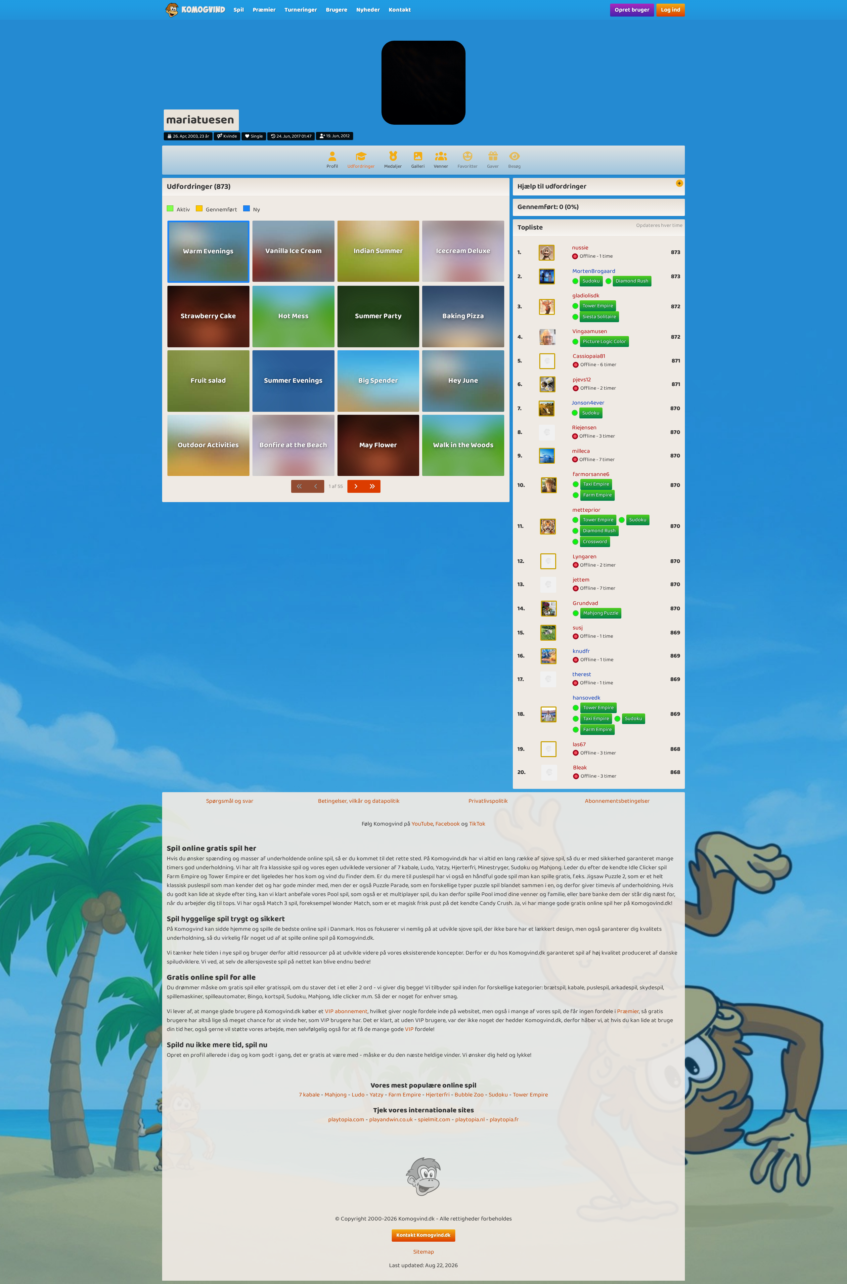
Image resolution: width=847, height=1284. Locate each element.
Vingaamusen (589, 331)
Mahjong (336, 1094)
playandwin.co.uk (391, 1119)
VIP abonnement (346, 1011)
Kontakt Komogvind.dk (423, 1235)
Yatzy (376, 1094)
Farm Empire (597, 495)
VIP (409, 1029)
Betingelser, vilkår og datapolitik (359, 801)
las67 (579, 744)
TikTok (477, 824)
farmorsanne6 (591, 474)
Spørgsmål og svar (229, 801)
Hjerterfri (438, 1094)
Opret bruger (632, 10)
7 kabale (309, 1094)
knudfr (581, 651)
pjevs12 (582, 379)
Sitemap (423, 1252)
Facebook (447, 824)
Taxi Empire (596, 484)
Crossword (595, 541)
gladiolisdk (586, 295)
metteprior (586, 510)
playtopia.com (346, 1119)
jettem (581, 579)
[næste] (355, 486)
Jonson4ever (588, 402)
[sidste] (372, 486)
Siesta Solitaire (599, 317)
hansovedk (587, 698)
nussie (580, 247)
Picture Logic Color (604, 341)
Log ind (670, 10)
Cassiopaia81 (589, 356)
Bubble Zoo (469, 1094)
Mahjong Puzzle (600, 613)
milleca (581, 451)
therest (581, 674)
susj (578, 627)
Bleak (580, 767)
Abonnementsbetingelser (617, 801)
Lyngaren (585, 556)
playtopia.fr (504, 1119)
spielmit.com (434, 1119)
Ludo (358, 1094)
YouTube (422, 824)
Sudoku (591, 281)
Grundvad (585, 603)
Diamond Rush (632, 281)
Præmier (628, 1011)
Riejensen (584, 427)
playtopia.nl (470, 1119)
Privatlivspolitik (488, 801)
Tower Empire (598, 306)
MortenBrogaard (593, 271)
